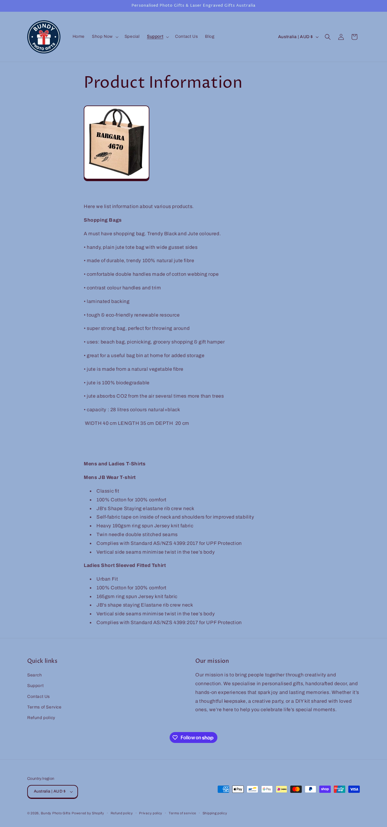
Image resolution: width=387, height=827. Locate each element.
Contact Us (38, 696)
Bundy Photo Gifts (56, 813)
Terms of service (182, 813)
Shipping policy (215, 813)
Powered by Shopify (88, 813)
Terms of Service (44, 707)
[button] (104, 36)
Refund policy (41, 717)
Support (35, 685)
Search (34, 675)
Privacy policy (150, 813)
